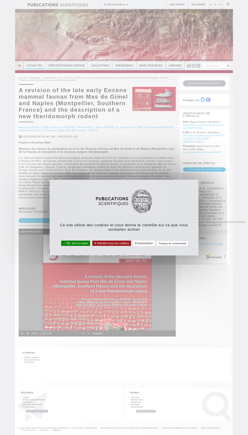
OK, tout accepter (76, 243)
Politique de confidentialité (172, 243)
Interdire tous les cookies (112, 243)
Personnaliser (144, 243)
